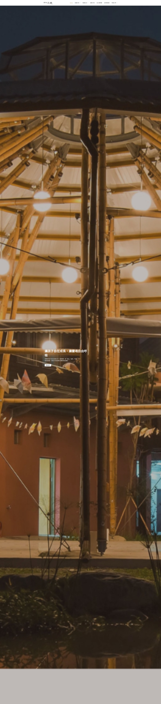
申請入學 (114, 2)
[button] (79, 2)
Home (71, 2)
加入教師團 (99, 2)
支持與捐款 (106, 2)
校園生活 (85, 2)
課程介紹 (92, 2)
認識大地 (77, 2)
